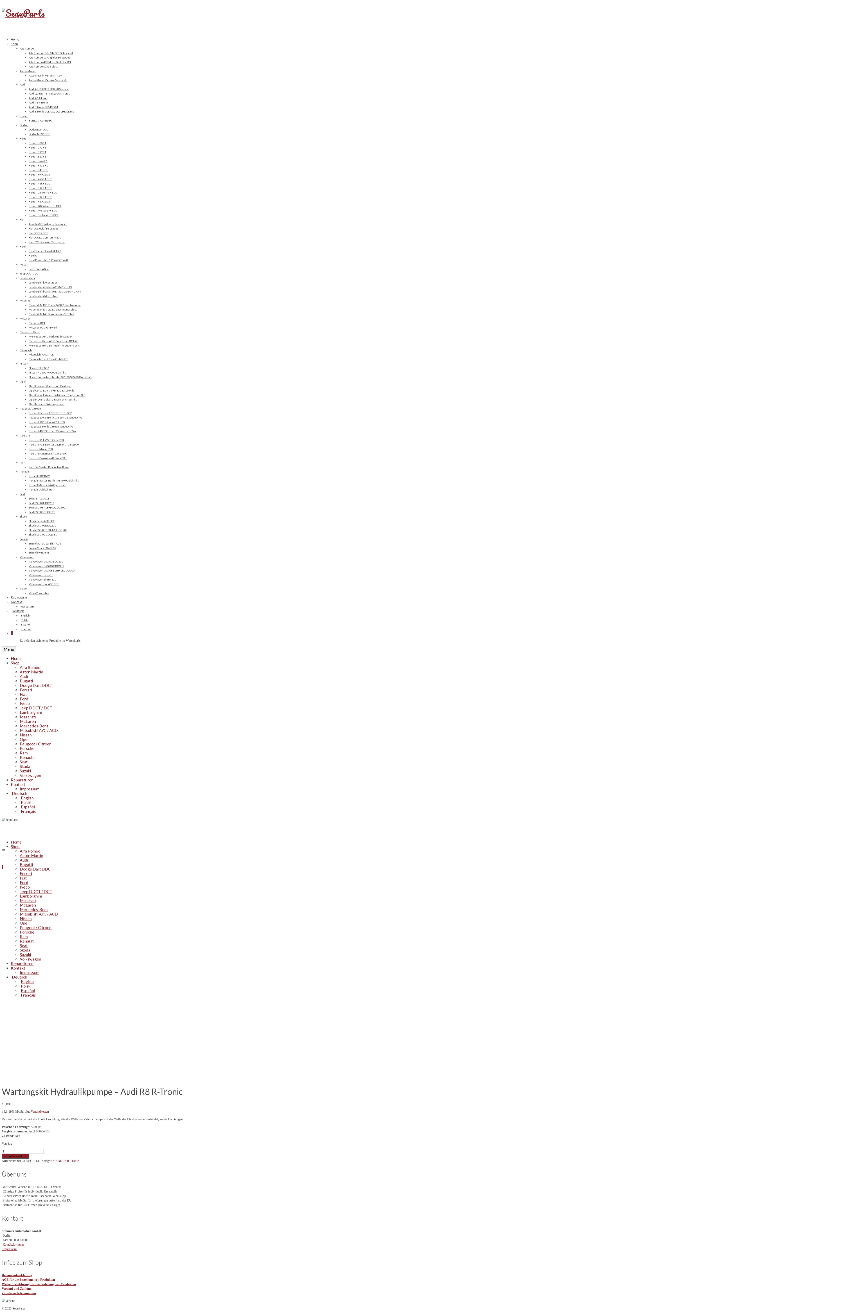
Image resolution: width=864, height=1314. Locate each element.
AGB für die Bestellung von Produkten (28, 1279)
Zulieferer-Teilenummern (19, 1293)
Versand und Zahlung (17, 1288)
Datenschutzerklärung (17, 1275)
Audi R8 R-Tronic (67, 1161)
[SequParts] (432, 18)
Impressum (9, 1249)
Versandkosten (40, 1111)
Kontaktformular (13, 1244)
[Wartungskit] (41, 1079)
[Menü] (3, 850)
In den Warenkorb (15, 1156)
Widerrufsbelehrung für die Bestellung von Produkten (39, 1284)
